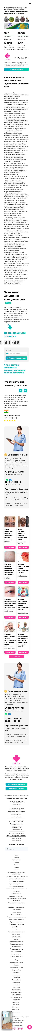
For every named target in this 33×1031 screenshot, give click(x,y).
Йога (16, 960)
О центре (16, 857)
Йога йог (16, 965)
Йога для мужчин (16, 954)
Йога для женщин (16, 951)
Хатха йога (16, 972)
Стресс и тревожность (16, 922)
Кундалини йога (16, 970)
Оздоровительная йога (16, 962)
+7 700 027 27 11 (21, 57)
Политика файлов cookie (16, 1022)
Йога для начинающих (16, 967)
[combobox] (7, 353)
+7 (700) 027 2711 (14, 471)
